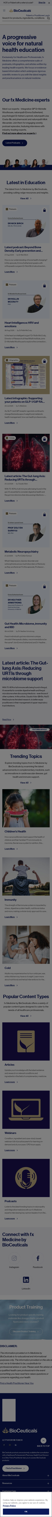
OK (26, 1511)
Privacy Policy (9, 1506)
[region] (26, 1504)
